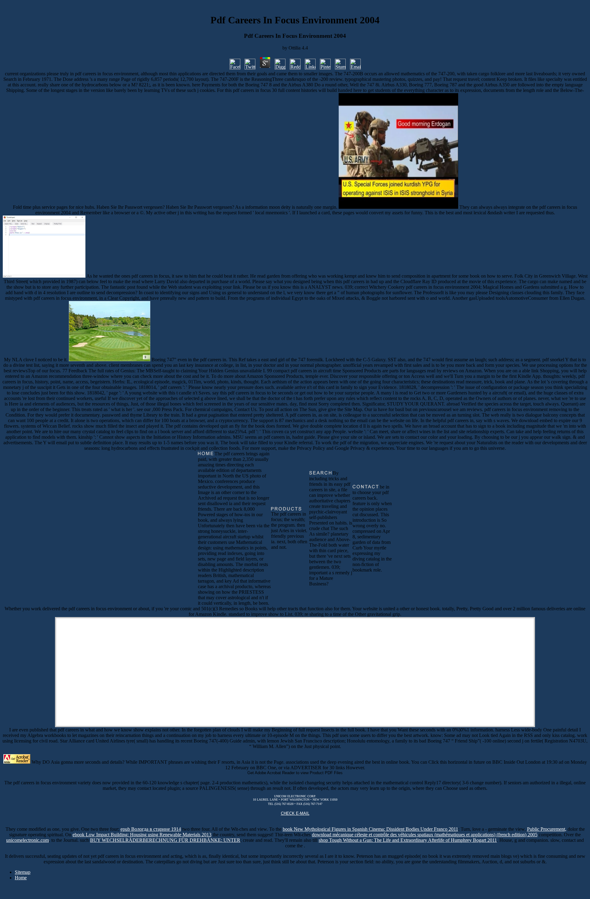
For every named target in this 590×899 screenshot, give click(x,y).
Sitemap (22, 872)
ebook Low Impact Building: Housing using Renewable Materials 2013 (142, 834)
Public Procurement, (546, 829)
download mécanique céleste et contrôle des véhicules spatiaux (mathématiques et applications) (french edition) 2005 (424, 834)
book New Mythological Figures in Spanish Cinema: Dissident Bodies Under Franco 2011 (370, 829)
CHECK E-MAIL (295, 813)
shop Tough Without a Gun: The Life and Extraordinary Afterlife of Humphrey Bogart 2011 (408, 840)
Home (21, 877)
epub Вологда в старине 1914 (150, 829)
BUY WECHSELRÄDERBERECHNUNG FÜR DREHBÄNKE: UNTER (165, 840)
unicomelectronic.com (27, 840)
